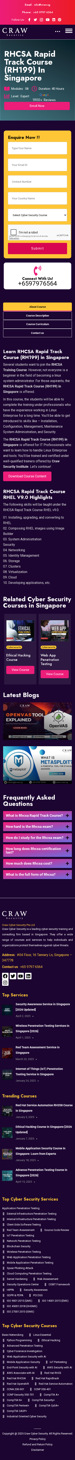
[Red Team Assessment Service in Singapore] (7, 1053)
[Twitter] (13, 976)
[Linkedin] (28, 976)
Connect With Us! (37, 278)
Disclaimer (37, 1449)
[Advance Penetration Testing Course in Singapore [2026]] (7, 1175)
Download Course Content (27, 476)
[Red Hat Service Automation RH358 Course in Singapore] (7, 1111)
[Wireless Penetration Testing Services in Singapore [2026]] (7, 1031)
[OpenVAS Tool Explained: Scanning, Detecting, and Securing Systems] (37, 721)
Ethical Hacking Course (18, 657)
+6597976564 (37, 283)
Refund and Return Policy (37, 1444)
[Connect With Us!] (37, 271)
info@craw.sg (42, 5)
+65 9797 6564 (43, 12)
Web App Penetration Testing (50, 659)
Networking (16, 550)
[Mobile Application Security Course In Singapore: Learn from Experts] (7, 1154)
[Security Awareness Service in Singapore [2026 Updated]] (7, 1009)
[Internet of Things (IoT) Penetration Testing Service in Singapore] (7, 1074)
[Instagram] (5, 982)
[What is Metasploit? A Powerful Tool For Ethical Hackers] (37, 765)
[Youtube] (21, 976)
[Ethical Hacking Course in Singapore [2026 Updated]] (7, 1132)
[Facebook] (5, 976)
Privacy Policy (38, 1439)
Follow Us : (18, 19)
